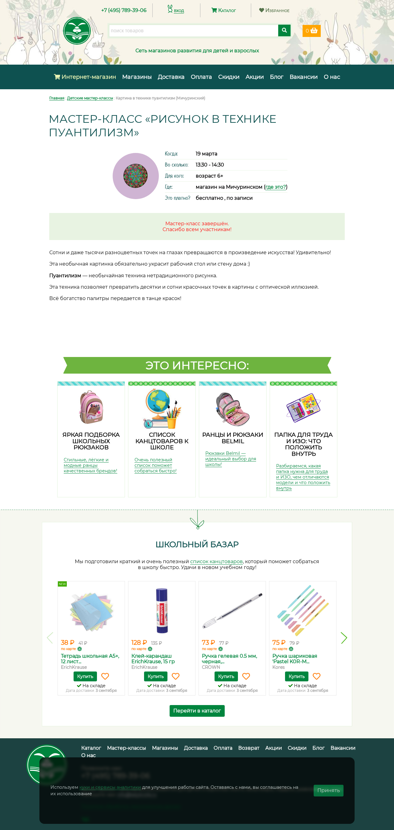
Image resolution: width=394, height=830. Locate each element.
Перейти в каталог (197, 711)
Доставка (171, 77)
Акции (255, 77)
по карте (68, 649)
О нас (332, 77)
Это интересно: (197, 365)
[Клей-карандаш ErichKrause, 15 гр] (161, 610)
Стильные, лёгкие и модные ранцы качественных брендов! (90, 465)
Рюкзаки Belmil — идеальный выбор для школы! (230, 459)
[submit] (284, 30)
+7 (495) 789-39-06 (124, 10)
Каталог (226, 10)
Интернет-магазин (88, 77)
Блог (276, 77)
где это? (275, 187)
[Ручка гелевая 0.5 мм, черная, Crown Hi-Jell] (232, 610)
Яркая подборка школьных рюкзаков (91, 441)
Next (344, 638)
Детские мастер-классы (90, 98)
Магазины (137, 77)
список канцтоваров (216, 561)
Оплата (201, 77)
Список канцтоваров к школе (161, 441)
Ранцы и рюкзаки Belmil (232, 438)
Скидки (228, 77)
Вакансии (304, 77)
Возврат (248, 748)
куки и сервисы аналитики (110, 787)
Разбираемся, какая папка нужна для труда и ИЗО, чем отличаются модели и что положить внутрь (303, 477)
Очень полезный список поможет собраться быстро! (156, 465)
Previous (50, 638)
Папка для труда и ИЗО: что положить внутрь (303, 444)
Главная (56, 98)
